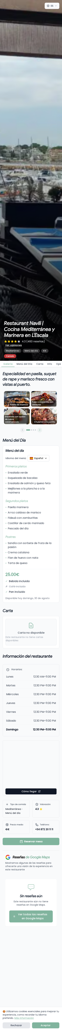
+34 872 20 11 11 (44, 829)
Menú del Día (24, 364)
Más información (24, 1018)
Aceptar (46, 1025)
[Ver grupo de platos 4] (35, 430)
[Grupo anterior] (22, 430)
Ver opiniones (13, 345)
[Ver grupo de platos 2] (31, 430)
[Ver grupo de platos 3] (33, 430)
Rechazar (16, 1025)
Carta (39, 364)
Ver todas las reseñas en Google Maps (32, 916)
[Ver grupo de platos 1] (28, 430)
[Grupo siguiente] (39, 430)
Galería (8, 364)
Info (49, 364)
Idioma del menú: (15, 458)
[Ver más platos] (55, 411)
